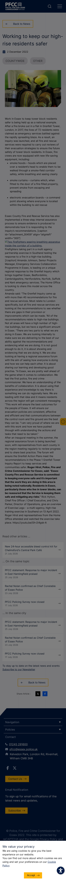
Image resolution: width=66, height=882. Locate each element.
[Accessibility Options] (60, 870)
